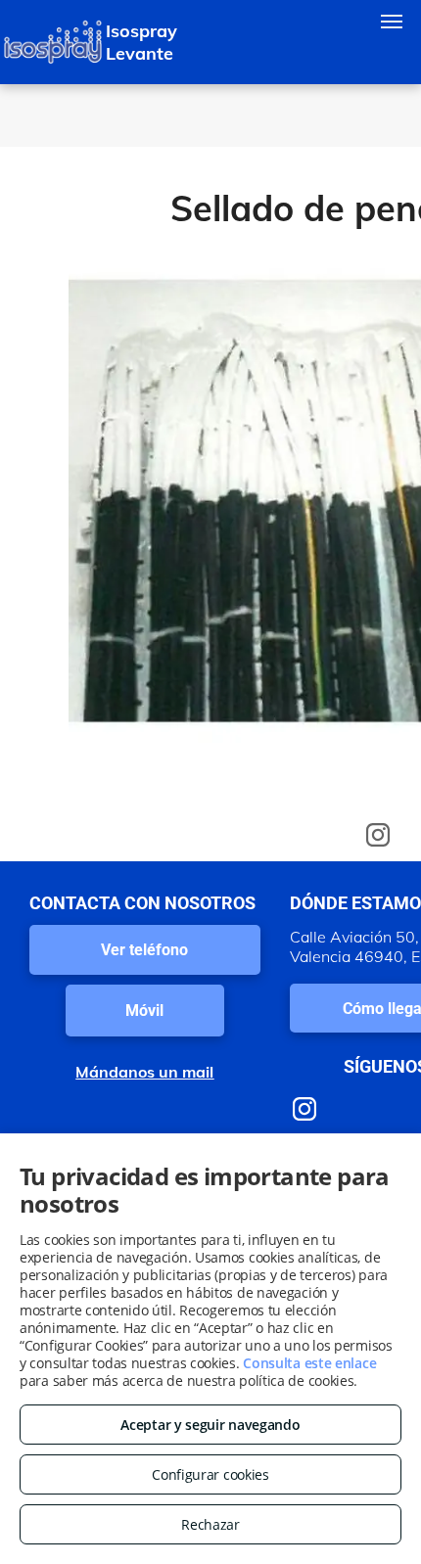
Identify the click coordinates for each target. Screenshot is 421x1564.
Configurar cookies (210, 1474)
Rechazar (210, 1524)
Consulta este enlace (309, 1363)
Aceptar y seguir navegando (210, 1424)
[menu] (391, 21)
